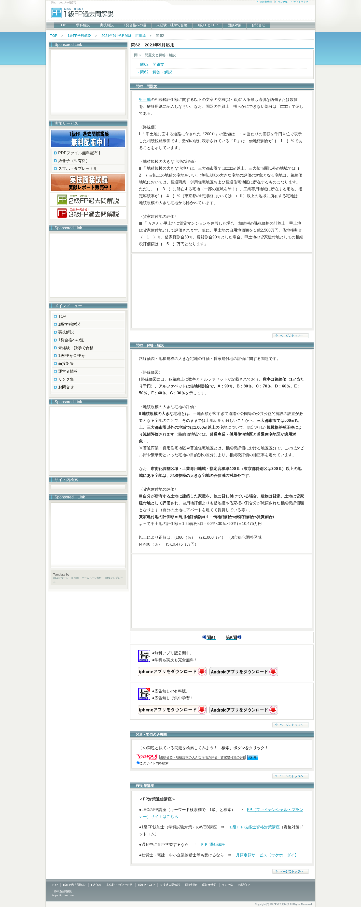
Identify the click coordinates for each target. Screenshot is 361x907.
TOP (62, 25)
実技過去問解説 (170, 885)
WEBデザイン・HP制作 (66, 578)
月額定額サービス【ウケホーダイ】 (267, 855)
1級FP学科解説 (79, 36)
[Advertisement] (222, 291)
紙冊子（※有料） (74, 161)
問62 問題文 (152, 64)
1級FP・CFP (146, 885)
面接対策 (234, 25)
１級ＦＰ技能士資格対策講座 (254, 827)
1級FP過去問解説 (74, 885)
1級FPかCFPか (71, 356)
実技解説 (107, 25)
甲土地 (145, 99)
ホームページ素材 (91, 578)
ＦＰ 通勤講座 (212, 844)
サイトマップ (300, 1)
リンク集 (283, 1)
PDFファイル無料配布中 (80, 153)
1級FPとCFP (207, 25)
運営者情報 (266, 1)
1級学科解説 (69, 324)
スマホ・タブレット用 (77, 168)
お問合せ (258, 25)
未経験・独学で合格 (171, 25)
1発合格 (96, 885)
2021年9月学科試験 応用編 (123, 36)
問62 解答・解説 (156, 72)
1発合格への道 (135, 25)
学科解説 (83, 25)
